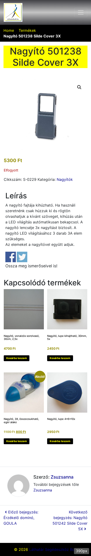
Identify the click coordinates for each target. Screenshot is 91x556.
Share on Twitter (22, 257)
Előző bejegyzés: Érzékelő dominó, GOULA (21, 518)
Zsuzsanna (62, 477)
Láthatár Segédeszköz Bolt (53, 549)
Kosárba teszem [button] (16, 358)
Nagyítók (65, 179)
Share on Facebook (10, 257)
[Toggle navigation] (80, 12)
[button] (79, 87)
